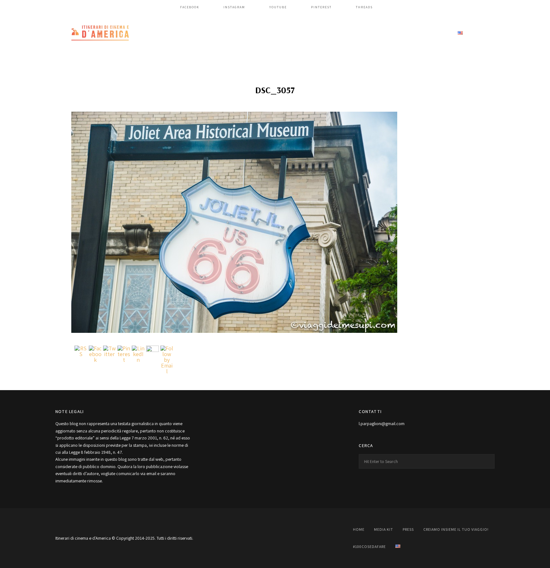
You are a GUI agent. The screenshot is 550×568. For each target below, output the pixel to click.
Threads (364, 7)
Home (235, 33)
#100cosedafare (425, 33)
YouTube (278, 7)
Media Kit (265, 33)
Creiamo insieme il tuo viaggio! (354, 33)
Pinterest (321, 7)
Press (296, 33)
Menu (488, 33)
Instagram (234, 7)
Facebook (189, 7)
